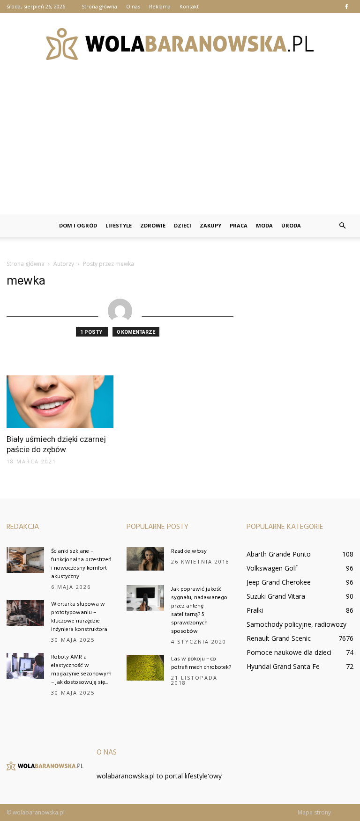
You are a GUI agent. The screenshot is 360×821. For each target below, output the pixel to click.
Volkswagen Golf (272, 568)
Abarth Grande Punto (279, 554)
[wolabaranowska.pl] (180, 44)
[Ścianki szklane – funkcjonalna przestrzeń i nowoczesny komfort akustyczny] (25, 560)
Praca (239, 225)
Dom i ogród (78, 225)
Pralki (255, 610)
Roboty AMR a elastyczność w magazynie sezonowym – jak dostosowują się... (81, 669)
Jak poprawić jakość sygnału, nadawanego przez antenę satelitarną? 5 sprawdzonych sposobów (199, 610)
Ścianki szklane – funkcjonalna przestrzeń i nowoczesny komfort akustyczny (81, 564)
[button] (342, 225)
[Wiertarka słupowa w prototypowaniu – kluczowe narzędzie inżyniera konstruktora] (25, 613)
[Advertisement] (180, 144)
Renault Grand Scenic (279, 638)
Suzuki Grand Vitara (276, 596)
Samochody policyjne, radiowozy (296, 624)
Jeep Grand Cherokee (279, 582)
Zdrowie (152, 225)
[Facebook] (346, 6)
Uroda (291, 225)
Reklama (160, 6)
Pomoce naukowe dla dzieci (289, 652)
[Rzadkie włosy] (145, 559)
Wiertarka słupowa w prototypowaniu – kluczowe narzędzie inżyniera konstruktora (79, 617)
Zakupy (210, 225)
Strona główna (99, 6)
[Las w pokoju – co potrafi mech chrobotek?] (145, 668)
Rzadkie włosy (189, 551)
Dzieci (182, 225)
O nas (133, 6)
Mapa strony (314, 812)
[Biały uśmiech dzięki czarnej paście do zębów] (60, 401)
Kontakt (189, 6)
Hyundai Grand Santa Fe (283, 666)
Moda (264, 225)
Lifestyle (118, 225)
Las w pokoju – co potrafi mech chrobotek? (201, 663)
